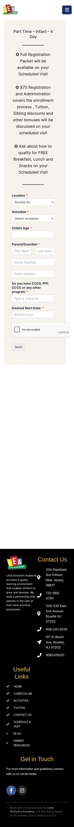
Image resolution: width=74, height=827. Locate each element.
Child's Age (22, 228)
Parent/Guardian (26, 244)
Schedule (20, 212)
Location (19, 195)
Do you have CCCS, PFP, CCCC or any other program (30, 287)
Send (18, 347)
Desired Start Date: (28, 308)
